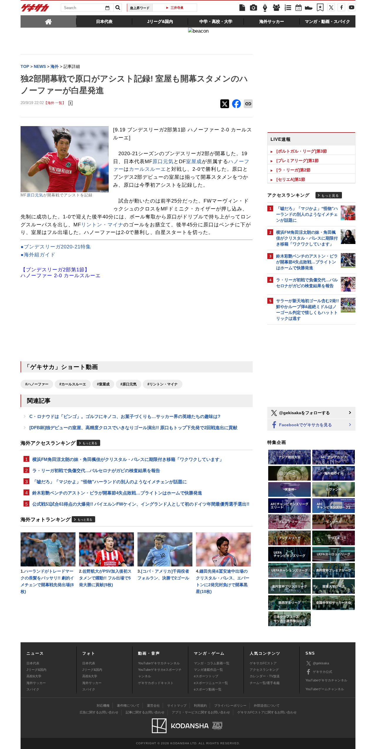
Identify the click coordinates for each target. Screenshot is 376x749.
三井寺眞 (177, 7)
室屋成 (194, 161)
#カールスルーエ (72, 384)
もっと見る (90, 443)
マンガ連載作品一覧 (208, 669)
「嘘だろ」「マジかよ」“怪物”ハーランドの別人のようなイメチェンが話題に (109, 481)
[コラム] (265, 8)
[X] (331, 7)
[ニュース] (242, 8)
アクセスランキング (264, 669)
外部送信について (267, 705)
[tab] (48, 21)
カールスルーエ (147, 169)
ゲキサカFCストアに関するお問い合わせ (267, 712)
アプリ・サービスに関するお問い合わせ (201, 712)
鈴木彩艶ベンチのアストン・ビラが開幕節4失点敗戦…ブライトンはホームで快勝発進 (117, 492)
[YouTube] (351, 7)
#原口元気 (128, 384)
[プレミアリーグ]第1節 (297, 160)
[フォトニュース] (253, 8)
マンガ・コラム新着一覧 (211, 663)
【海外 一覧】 (55, 103)
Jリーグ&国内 (36, 669)
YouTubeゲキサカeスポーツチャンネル (160, 673)
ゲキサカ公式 (322, 671)
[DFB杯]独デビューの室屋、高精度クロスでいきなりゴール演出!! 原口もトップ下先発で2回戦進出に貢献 (133, 427)
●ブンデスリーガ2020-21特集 (56, 247)
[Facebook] (341, 7)
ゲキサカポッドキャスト (156, 683)
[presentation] (48, 21)
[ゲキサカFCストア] (308, 8)
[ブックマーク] (320, 8)
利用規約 (200, 705)
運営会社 (153, 705)
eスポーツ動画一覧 (207, 689)
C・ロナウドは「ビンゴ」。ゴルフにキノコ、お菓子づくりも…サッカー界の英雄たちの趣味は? (124, 416)
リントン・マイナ (102, 225)
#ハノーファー (36, 384)
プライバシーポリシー (230, 705)
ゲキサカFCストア (263, 663)
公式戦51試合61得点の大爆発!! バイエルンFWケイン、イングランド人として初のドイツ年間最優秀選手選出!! (140, 503)
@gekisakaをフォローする (304, 412)
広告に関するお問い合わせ (99, 712)
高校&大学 (33, 676)
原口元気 (35, 195)
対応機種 (103, 705)
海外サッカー (36, 683)
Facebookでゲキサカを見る (305, 424)
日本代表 (32, 663)
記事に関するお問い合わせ (145, 712)
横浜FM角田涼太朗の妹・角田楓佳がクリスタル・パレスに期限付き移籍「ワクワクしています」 (128, 459)
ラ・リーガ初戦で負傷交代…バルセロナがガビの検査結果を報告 (96, 470)
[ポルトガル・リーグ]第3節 (301, 151)
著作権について (128, 705)
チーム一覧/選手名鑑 (265, 683)
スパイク (32, 689)
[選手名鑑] (276, 8)
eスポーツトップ (206, 676)
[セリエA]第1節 (290, 179)
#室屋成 (103, 384)
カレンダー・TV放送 (265, 676)
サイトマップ (177, 705)
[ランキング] (287, 8)
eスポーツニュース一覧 (211, 683)
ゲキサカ (35, 9)
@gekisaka (321, 663)
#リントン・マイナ (162, 384)
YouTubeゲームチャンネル (325, 689)
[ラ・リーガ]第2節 (293, 170)
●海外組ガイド (38, 255)
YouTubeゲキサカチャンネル (159, 663)
